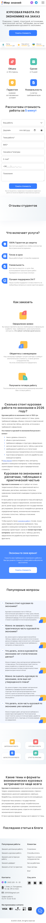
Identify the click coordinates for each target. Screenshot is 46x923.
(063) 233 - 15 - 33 (13, 882)
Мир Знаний (7, 461)
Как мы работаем (33, 863)
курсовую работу (24, 521)
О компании (31, 849)
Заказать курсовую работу (11, 853)
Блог (29, 871)
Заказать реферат (8, 863)
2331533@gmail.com (12, 893)
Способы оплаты (33, 853)
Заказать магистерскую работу (11, 858)
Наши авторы (32, 867)
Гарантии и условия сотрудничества (34, 858)
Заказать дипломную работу (12, 849)
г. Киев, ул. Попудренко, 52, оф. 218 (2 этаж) (13, 887)
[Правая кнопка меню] (43, 3)
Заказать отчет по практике (12, 867)
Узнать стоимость (23, 33)
